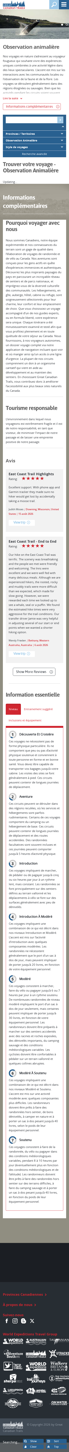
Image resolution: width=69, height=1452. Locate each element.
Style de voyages (17, 147)
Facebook (7, 1321)
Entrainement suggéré (38, 709)
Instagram (15, 1321)
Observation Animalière (21, 140)
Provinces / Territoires (20, 134)
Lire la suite (10, 98)
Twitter (32, 1321)
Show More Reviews (31, 672)
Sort (56, 1441)
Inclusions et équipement (25, 720)
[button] (62, 25)
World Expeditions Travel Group (30, 1334)
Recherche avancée (34, 154)
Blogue (23, 1321)
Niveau (13, 709)
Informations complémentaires (29, 106)
